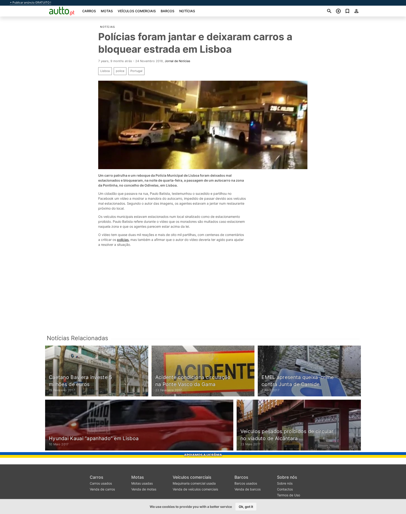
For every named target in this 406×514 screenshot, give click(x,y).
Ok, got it (246, 507)
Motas (107, 11)
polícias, (123, 240)
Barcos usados (245, 483)
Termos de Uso (288, 495)
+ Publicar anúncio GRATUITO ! (30, 2)
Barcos (167, 11)
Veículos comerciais (137, 11)
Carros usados (101, 483)
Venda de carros (102, 489)
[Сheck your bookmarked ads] (347, 11)
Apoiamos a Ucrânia (203, 455)
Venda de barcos (247, 489)
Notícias (187, 11)
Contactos (285, 489)
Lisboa (105, 71)
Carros (89, 11)
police (120, 71)
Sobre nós (287, 477)
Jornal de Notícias (177, 61)
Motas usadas (142, 483)
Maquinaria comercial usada (194, 483)
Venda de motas (143, 489)
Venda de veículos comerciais (195, 489)
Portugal (136, 71)
